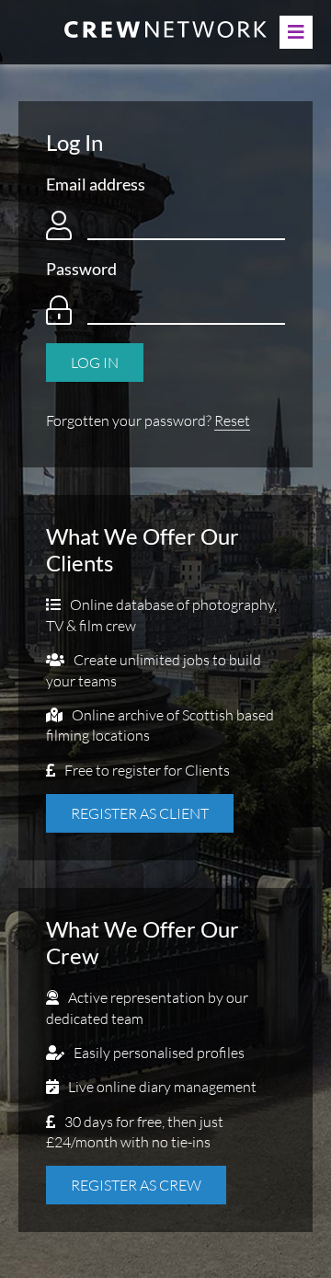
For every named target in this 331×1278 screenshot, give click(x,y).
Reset (232, 420)
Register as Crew (136, 1185)
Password (81, 269)
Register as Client (140, 813)
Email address (95, 184)
